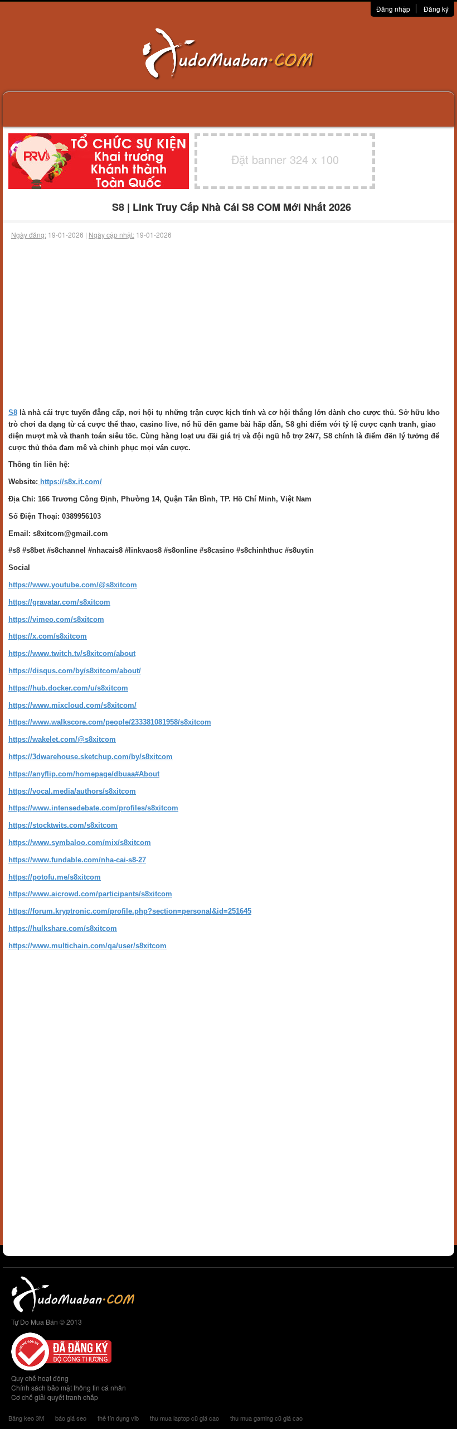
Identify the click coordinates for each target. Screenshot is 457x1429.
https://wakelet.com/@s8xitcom (62, 739)
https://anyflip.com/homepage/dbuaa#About (83, 774)
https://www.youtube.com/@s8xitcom (72, 585)
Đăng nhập (393, 8)
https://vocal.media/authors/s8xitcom (72, 791)
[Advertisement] (228, 323)
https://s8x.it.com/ (70, 481)
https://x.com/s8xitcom (47, 636)
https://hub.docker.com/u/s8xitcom (68, 688)
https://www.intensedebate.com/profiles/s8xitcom (93, 808)
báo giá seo (70, 1417)
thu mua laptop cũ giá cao (184, 1417)
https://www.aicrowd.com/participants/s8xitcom (90, 894)
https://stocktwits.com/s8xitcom (63, 825)
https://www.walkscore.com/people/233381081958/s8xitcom (109, 722)
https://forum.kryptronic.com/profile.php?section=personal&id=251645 (129, 911)
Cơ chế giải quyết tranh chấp (54, 1397)
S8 (12, 412)
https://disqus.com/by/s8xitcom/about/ (74, 671)
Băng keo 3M (26, 1417)
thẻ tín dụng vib (118, 1417)
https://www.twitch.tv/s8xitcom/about (71, 653)
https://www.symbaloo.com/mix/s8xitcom (79, 842)
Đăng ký (436, 8)
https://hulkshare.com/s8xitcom (62, 928)
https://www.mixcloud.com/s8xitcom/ (72, 705)
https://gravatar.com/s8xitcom (59, 602)
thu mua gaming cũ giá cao (266, 1417)
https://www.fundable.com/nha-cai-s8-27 (77, 860)
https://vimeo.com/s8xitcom (56, 619)
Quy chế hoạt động (40, 1378)
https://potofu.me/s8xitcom (54, 877)
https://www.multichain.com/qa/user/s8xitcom (87, 946)
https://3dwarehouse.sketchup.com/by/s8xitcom (90, 756)
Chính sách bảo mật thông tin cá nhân (68, 1387)
